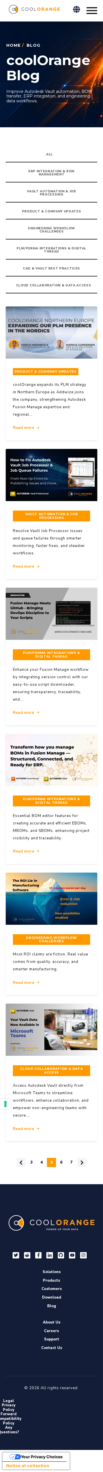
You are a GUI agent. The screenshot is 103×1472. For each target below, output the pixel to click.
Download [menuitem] (51, 1297)
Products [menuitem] (51, 1280)
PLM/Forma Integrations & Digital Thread (51, 250)
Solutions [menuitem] (52, 1271)
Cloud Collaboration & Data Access (53, 285)
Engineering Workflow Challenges (51, 230)
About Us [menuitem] (51, 1322)
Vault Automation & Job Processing (51, 193)
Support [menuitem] (51, 1339)
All (49, 154)
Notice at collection (27, 1465)
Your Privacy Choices (42, 1456)
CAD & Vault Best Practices (51, 268)
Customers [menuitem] (51, 1288)
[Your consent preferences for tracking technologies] (5, 1103)
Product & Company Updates (51, 211)
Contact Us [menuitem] (51, 1347)
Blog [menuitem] (51, 1306)
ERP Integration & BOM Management (51, 173)
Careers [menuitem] (51, 1331)
